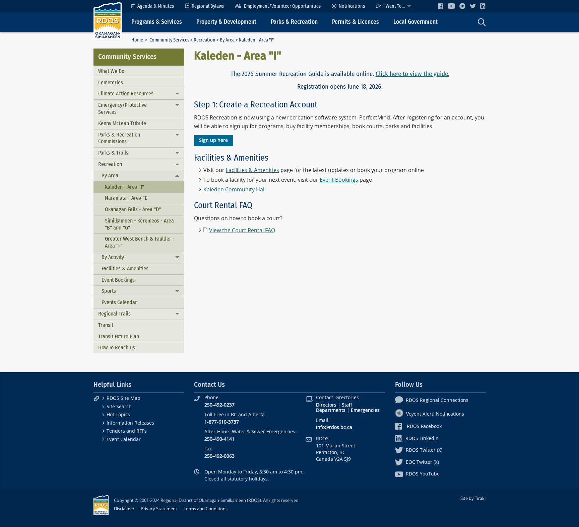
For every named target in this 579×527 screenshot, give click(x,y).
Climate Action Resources (125, 93)
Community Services (169, 40)
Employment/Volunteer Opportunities (282, 6)
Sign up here (213, 140)
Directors (326, 405)
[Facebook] (440, 6)
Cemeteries (110, 82)
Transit (105, 325)
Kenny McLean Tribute (122, 123)
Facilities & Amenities (125, 268)
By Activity (113, 257)
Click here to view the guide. (412, 74)
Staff (347, 405)
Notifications (352, 6)
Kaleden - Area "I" (124, 187)
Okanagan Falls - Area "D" (133, 209)
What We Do (111, 71)
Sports (109, 291)
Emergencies (365, 410)
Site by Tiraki (473, 498)
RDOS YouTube (423, 474)
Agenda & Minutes (155, 6)
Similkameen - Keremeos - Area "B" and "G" (139, 224)
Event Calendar (124, 439)
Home (137, 40)
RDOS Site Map (123, 398)
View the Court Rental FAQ (242, 230)
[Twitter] (473, 6)
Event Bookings (118, 280)
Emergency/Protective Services (122, 108)
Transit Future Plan (118, 336)
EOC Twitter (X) (422, 462)
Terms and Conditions (206, 508)
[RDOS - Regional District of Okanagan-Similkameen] (107, 20)
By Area (227, 40)
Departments (330, 410)
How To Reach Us (116, 347)
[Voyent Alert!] (462, 6)
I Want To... (394, 6)
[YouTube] (451, 6)
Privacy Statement (159, 508)
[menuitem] (152, 6)
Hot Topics (118, 415)
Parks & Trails (113, 153)
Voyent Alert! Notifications (435, 414)
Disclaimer (124, 508)
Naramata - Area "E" (127, 198)
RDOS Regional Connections (437, 400)
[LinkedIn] (483, 6)
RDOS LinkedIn (422, 438)
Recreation (204, 40)
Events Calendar (119, 302)
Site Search (119, 407)
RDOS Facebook (424, 426)
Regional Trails (114, 314)
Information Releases (130, 423)
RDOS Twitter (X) (424, 450)
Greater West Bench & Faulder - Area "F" (140, 242)
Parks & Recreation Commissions (119, 138)
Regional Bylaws (208, 6)
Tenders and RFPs (127, 431)
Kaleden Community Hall (234, 189)
